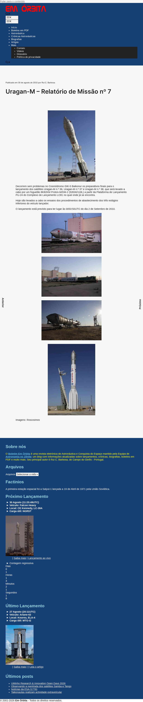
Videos (20, 51)
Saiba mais (20, 558)
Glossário (22, 54)
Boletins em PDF (20, 30)
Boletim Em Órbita (19, 453)
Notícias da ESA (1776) (24, 689)
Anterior (3, 303)
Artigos (15, 42)
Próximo (140, 304)
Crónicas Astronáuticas (23, 36)
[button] (8, 14)
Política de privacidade (28, 57)
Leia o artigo (36, 666)
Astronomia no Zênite (18, 456)
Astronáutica (17, 33)
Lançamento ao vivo (39, 558)
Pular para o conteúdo (12, 1)
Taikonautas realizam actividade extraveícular (36, 692)
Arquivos (10, 474)
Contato (21, 48)
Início (14, 27)
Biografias (16, 39)
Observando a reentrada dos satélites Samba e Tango (41, 686)
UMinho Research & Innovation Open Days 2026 (38, 683)
